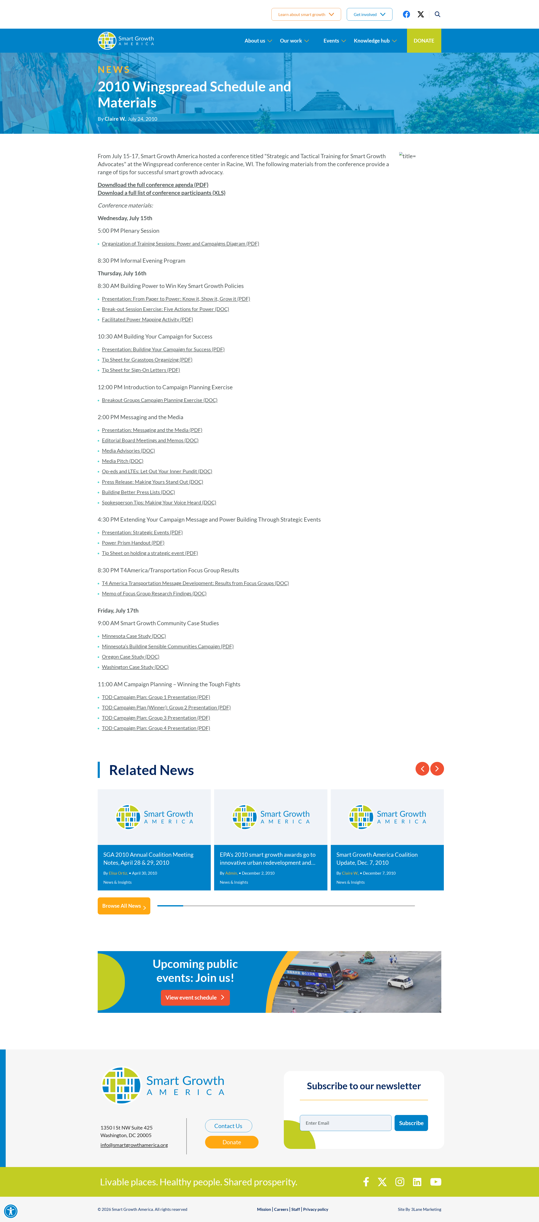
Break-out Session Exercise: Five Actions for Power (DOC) (165, 309)
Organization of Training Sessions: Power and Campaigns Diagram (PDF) (180, 243)
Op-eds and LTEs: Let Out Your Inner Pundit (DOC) (157, 471)
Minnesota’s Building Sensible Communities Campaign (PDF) (168, 646)
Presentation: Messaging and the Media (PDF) (152, 430)
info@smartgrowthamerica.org (134, 1145)
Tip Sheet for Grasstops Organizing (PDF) (147, 359)
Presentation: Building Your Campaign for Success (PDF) (163, 349)
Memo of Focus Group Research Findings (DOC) (154, 593)
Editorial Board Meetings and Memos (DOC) (150, 440)
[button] (435, 14)
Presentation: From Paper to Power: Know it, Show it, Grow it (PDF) (176, 299)
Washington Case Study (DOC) (135, 667)
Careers (281, 1209)
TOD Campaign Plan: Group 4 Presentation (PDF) (156, 728)
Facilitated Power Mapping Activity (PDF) (147, 319)
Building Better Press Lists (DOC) (138, 492)
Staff (295, 1209)
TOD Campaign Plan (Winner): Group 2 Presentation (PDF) (166, 707)
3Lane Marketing (426, 1209)
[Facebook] (406, 14)
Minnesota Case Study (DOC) (134, 636)
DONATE (424, 40)
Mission (264, 1209)
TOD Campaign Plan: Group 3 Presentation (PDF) (156, 718)
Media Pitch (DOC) (122, 461)
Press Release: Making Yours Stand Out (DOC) (152, 482)
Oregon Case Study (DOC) (130, 656)
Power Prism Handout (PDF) (133, 542)
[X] (420, 14)
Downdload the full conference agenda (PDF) (153, 184)
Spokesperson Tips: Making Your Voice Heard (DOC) (159, 502)
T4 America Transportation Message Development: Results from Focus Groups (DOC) (195, 583)
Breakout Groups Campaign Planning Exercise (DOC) (159, 400)
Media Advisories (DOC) (128, 450)
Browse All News (121, 906)
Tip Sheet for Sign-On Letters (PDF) (141, 370)
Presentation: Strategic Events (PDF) (142, 532)
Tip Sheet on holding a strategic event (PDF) (150, 553)
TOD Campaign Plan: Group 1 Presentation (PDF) (156, 697)
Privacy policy (315, 1209)
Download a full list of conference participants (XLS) (161, 192)
